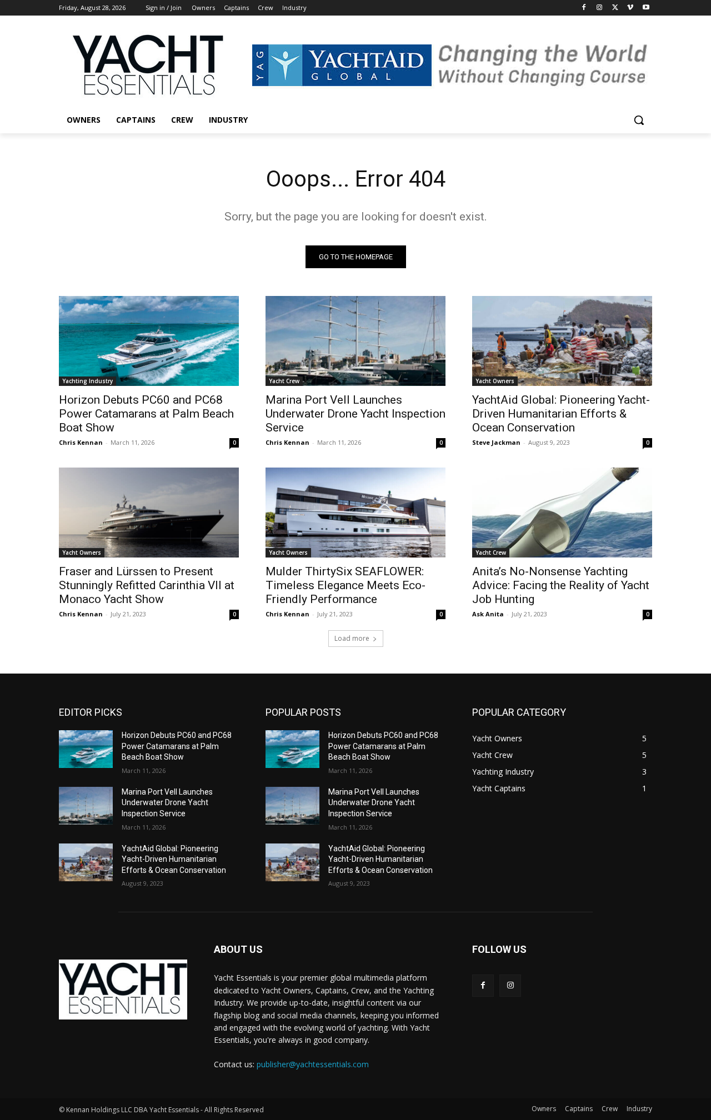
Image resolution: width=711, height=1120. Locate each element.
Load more (351, 638)
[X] (615, 8)
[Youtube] (645, 8)
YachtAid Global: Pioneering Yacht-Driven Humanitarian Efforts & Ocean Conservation (561, 413)
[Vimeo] (630, 8)
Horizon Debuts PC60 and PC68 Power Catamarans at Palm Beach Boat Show (146, 413)
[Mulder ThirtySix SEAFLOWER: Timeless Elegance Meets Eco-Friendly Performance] (355, 513)
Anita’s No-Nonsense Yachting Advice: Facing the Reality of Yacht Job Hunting (560, 585)
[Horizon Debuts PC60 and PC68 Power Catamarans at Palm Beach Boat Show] (149, 341)
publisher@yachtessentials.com (313, 1064)
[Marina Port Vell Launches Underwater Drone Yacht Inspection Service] (355, 341)
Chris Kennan (81, 442)
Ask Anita (488, 614)
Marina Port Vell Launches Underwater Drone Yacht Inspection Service (355, 413)
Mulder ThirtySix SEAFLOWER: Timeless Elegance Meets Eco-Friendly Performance (345, 585)
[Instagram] (599, 8)
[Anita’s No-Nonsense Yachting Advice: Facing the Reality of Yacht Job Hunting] (562, 513)
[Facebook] (584, 8)
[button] (638, 120)
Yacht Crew (284, 381)
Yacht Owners (494, 381)
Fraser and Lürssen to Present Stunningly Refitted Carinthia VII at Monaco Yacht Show (146, 585)
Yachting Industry (87, 381)
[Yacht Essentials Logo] (148, 66)
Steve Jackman (496, 442)
